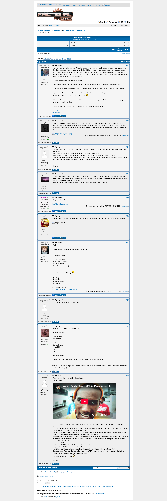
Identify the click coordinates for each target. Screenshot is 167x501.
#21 (127, 66)
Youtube (55, 110)
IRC (122, 22)
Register (56, 25)
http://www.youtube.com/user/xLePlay (64, 289)
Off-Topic (80, 30)
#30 (127, 376)
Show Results (126, 53)
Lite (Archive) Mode (78, 486)
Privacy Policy (81, 5)
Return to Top (66, 486)
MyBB (45, 497)
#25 (127, 197)
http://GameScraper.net (60, 204)
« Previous (47, 58)
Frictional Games (66, 5)
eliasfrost (125, 136)
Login (50, 25)
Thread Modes (125, 61)
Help (128, 22)
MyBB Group (58, 497)
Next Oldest (43, 468)
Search (102, 22)
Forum (74, 5)
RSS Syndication (107, 486)
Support (100, 5)
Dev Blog (88, 5)
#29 (127, 326)
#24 (127, 174)
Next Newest (52, 468)
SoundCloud (56, 112)
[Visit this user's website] (55, 116)
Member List (113, 22)
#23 (127, 147)
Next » (69, 58)
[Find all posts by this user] (62, 116)
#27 (127, 243)
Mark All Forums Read (93, 486)
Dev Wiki (94, 5)
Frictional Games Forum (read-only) (49, 30)
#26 (127, 216)
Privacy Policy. (101, 494)
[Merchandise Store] (106, 5)
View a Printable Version (46, 476)
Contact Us (45, 486)
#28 (127, 300)
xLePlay (125, 291)
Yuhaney (125, 206)
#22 (127, 121)
